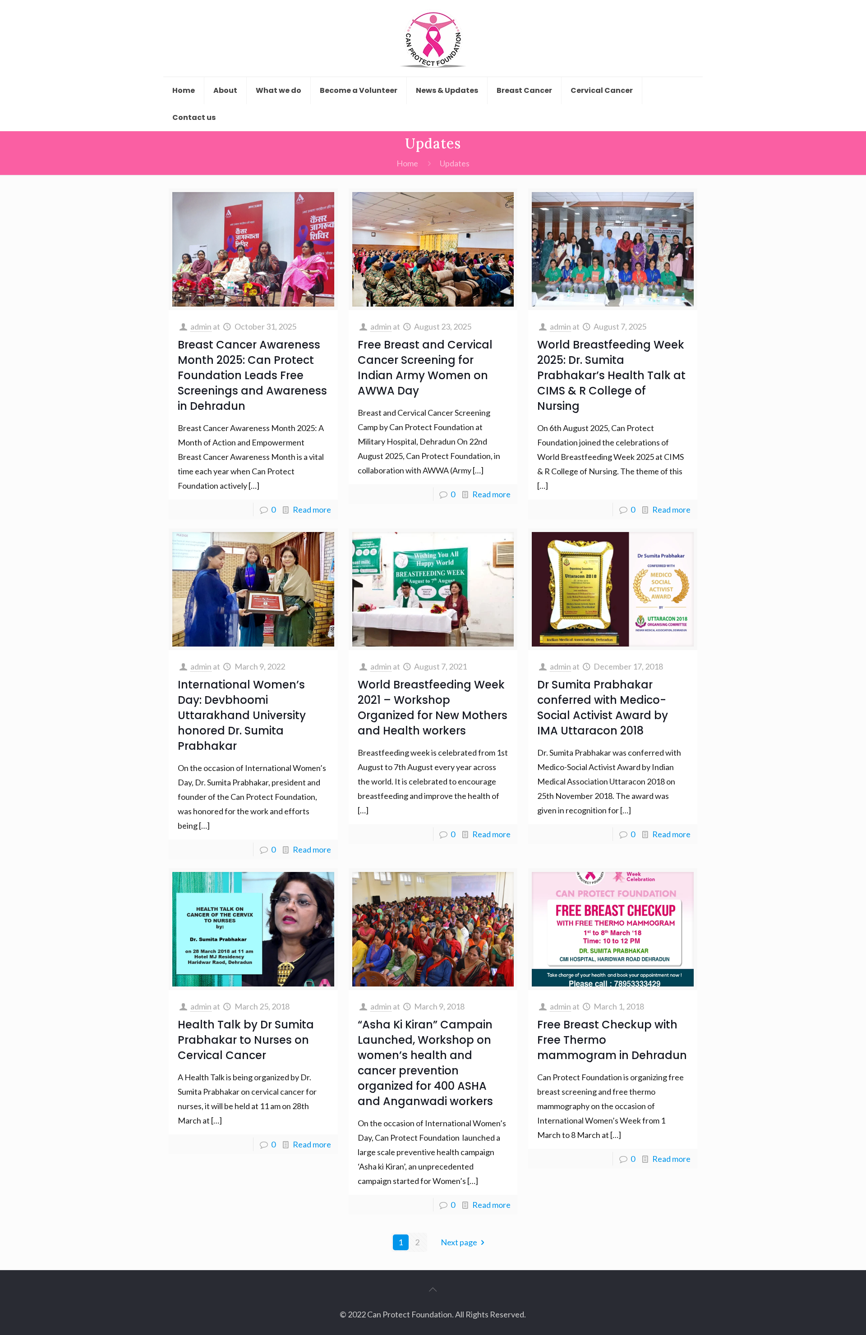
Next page (459, 1242)
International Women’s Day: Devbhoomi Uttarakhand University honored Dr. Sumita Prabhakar (242, 715)
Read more (312, 509)
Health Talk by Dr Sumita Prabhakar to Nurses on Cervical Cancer (246, 1040)
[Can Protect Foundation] (433, 38)
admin (201, 326)
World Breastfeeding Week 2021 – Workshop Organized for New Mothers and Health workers (432, 707)
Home (407, 163)
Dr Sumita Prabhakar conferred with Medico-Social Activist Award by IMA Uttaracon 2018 (602, 707)
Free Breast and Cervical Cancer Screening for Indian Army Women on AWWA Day (425, 367)
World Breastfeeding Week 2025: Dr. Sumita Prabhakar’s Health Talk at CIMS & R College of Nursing (611, 375)
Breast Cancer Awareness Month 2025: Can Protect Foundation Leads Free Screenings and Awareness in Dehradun (252, 375)
